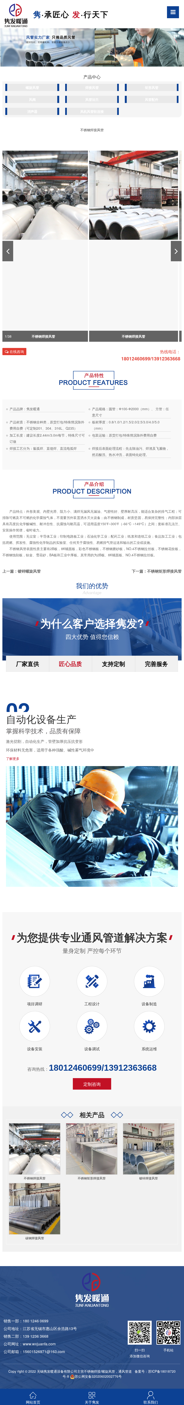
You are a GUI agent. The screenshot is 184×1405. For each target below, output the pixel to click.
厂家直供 (27, 664)
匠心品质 (70, 664)
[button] (7, 251)
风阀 (32, 99)
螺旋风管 (32, 87)
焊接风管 (92, 87)
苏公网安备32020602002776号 (98, 1376)
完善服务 (156, 664)
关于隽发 (92, 1402)
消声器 (32, 111)
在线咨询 (16, 351)
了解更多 (12, 758)
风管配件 (151, 99)
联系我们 (151, 1402)
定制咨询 (92, 1084)
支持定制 (113, 664)
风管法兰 (92, 99)
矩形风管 (151, 87)
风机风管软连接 (92, 111)
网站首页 (33, 1402)
